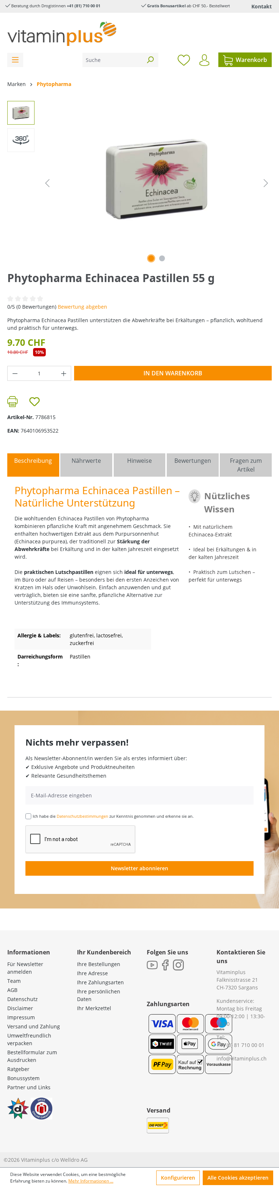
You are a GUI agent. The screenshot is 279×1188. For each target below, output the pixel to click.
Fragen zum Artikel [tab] (246, 465)
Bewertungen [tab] (192, 461)
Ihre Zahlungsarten (100, 982)
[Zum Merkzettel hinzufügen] (34, 401)
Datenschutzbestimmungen (82, 816)
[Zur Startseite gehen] (61, 34)
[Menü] (15, 60)
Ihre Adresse (92, 973)
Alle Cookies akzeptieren (237, 1177)
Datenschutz (22, 999)
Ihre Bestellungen (98, 964)
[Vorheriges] (47, 183)
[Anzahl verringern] (15, 373)
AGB (12, 989)
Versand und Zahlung (33, 1026)
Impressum (21, 1017)
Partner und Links (28, 1087)
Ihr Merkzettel (94, 1008)
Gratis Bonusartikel (166, 5)
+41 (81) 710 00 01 (83, 5)
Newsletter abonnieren (139, 868)
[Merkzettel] (184, 59)
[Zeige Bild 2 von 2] (162, 258)
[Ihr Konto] (204, 60)
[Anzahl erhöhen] (64, 373)
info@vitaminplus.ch (242, 1058)
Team (14, 980)
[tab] (33, 465)
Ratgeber (18, 1069)
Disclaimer (20, 1008)
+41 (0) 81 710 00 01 (240, 1045)
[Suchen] (150, 60)
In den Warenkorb (172, 373)
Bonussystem (23, 1078)
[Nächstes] (265, 183)
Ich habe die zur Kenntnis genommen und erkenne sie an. (113, 816)
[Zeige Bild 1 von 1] (151, 258)
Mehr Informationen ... (90, 1181)
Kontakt (261, 6)
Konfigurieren (178, 1177)
